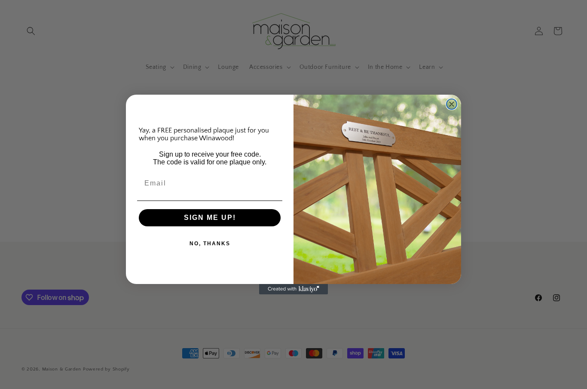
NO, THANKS (210, 244)
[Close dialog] (451, 104)
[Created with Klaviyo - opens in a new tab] (293, 289)
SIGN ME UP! (210, 217)
